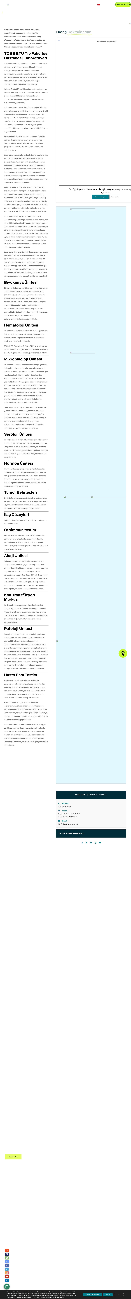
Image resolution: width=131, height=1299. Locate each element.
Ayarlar (119, 1294)
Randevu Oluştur (100, 197)
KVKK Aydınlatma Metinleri (25, 1297)
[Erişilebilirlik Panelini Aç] (123, 653)
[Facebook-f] (82, 842)
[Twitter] (86, 842)
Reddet (108, 1294)
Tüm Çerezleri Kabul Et (92, 1294)
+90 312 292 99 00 (124, 4)
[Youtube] (99, 842)
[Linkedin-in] (91, 842)
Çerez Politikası (40, 1297)
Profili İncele (115, 197)
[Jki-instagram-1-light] (95, 842)
